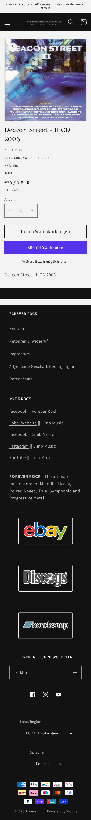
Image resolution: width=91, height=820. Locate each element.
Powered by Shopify (62, 811)
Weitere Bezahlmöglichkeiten (45, 261)
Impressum (19, 353)
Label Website (23, 423)
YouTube (17, 457)
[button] (7, 22)
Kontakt (16, 328)
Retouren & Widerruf (28, 341)
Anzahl (10, 199)
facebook (18, 411)
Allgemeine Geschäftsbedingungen (41, 366)
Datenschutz (20, 378)
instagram (19, 446)
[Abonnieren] (75, 672)
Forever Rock (36, 811)
